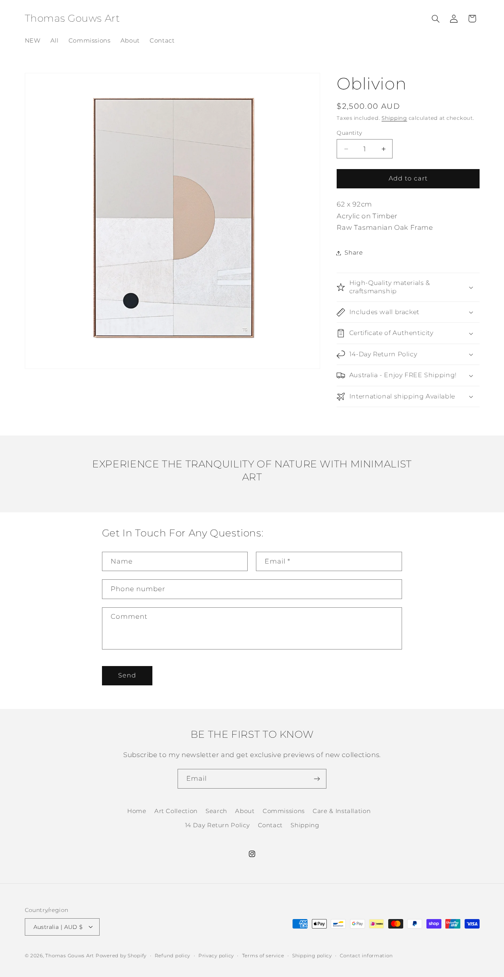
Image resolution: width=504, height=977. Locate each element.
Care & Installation (342, 811)
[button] (435, 18)
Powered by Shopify (121, 955)
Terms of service (263, 955)
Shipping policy (312, 955)
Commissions (284, 811)
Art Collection (176, 811)
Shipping (394, 118)
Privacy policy (216, 955)
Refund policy (173, 955)
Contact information (366, 955)
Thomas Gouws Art (69, 955)
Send (127, 675)
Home (136, 811)
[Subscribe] (317, 778)
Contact (270, 825)
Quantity (349, 133)
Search (216, 811)
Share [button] (354, 252)
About (244, 811)
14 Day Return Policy (217, 825)
